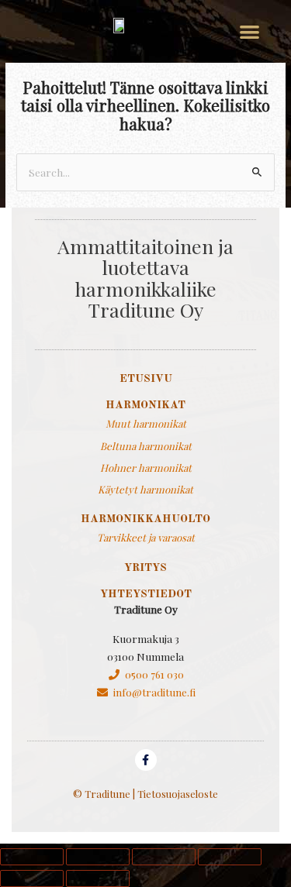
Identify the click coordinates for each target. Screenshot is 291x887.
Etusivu (146, 378)
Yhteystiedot (146, 594)
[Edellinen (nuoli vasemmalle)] (32, 878)
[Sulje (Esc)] (230, 856)
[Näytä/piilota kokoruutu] (98, 856)
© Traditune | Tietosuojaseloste (145, 793)
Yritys (145, 567)
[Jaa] (164, 856)
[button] (249, 31)
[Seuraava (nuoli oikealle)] (98, 878)
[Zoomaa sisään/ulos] (32, 856)
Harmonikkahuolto (145, 519)
